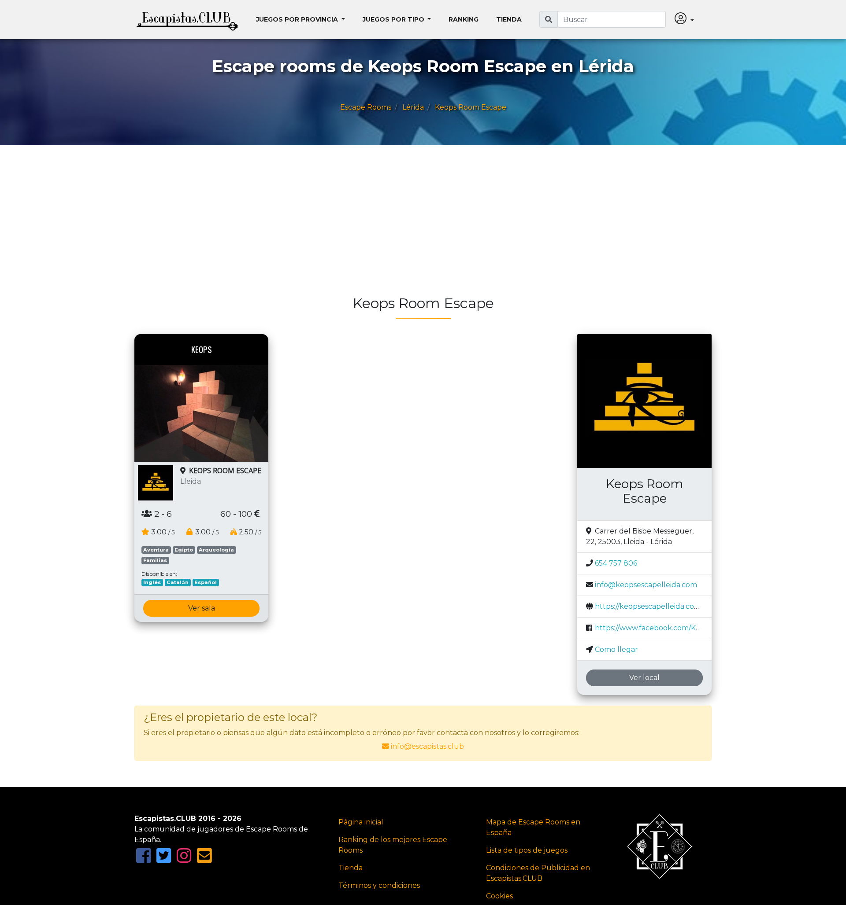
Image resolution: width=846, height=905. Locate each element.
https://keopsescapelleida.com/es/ (653, 606)
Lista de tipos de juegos (527, 850)
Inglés (152, 582)
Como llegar (616, 649)
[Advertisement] (398, 224)
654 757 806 (616, 563)
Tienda (509, 19)
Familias (155, 560)
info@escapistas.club (427, 746)
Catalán (178, 582)
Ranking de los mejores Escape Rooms (392, 844)
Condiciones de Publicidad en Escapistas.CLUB (538, 873)
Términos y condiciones (379, 885)
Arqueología (216, 550)
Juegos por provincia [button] (298, 19)
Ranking (464, 19)
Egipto (183, 550)
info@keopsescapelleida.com (646, 585)
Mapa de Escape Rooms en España (533, 827)
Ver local (644, 677)
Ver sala (201, 608)
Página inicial (360, 822)
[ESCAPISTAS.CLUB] (187, 19)
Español (205, 582)
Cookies (499, 896)
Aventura (156, 550)
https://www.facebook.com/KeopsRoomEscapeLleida (687, 628)
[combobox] (611, 19)
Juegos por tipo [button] (394, 19)
